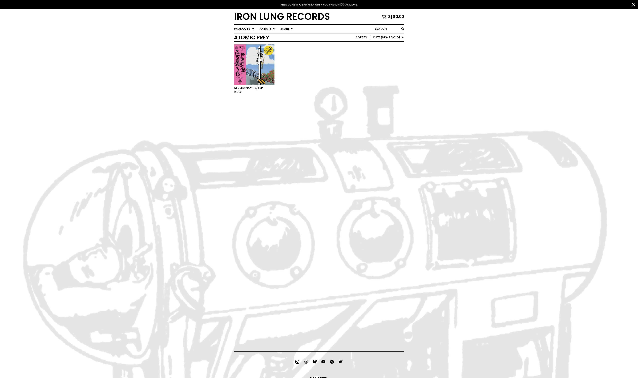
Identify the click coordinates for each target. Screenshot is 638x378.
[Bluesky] (314, 361)
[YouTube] (323, 361)
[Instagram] (297, 361)
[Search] (402, 29)
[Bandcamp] (340, 361)
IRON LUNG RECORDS (282, 16)
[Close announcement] (633, 4)
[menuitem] (244, 29)
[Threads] (306, 361)
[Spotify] (331, 361)
